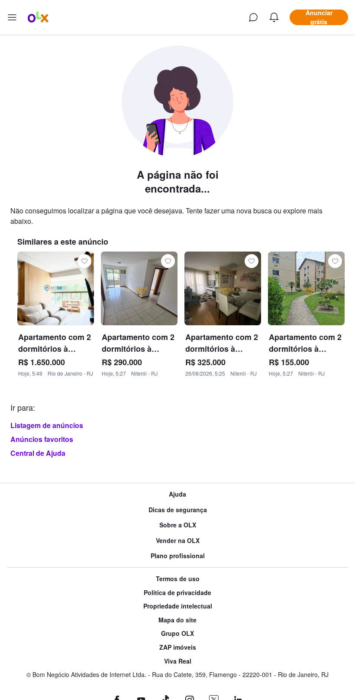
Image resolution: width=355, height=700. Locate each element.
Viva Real (177, 661)
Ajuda (177, 494)
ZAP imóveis (177, 647)
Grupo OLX (177, 633)
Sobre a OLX (177, 525)
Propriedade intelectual (177, 606)
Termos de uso (178, 579)
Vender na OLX (178, 540)
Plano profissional (178, 556)
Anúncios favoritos (41, 439)
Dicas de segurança (177, 510)
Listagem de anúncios (46, 425)
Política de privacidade (177, 593)
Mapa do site (177, 620)
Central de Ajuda (37, 453)
